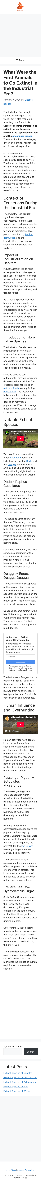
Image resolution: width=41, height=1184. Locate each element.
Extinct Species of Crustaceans (20, 1077)
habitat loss (9, 391)
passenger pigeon (22, 136)
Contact (20, 1170)
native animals (11, 388)
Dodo (29, 461)
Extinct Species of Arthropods (19, 1082)
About (13, 1170)
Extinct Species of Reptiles (17, 1073)
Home (7, 1170)
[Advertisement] (20, 35)
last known (27, 846)
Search (30, 1051)
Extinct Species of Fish (15, 1086)
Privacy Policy (30, 1170)
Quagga (12, 464)
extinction (15, 457)
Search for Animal (13, 1046)
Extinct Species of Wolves (17, 1091)
